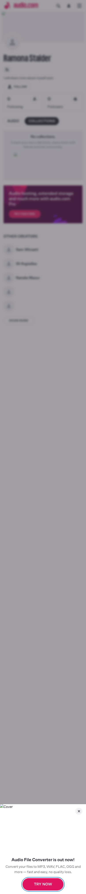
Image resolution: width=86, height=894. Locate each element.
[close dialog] (78, 811)
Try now (43, 884)
